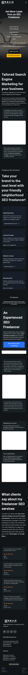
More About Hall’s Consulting (14, 345)
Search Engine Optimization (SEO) (10, 641)
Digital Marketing (7, 644)
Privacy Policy (3, 668)
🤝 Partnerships (14, 664)
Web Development (7, 646)
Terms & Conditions (4, 671)
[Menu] (25, 2)
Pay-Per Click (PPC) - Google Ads (10, 642)
